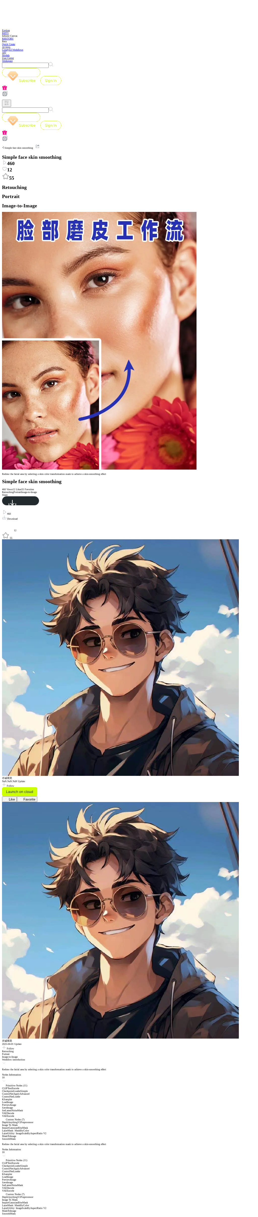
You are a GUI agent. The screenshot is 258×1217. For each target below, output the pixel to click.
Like (11, 799)
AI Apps (6, 47)
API (4, 52)
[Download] (20, 500)
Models (6, 55)
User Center (8, 58)
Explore (6, 30)
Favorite (28, 799)
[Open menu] (6, 103)
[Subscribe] (21, 72)
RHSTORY (8, 38)
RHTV (5, 33)
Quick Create (8, 44)
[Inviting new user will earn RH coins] (129, 88)
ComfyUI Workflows (12, 49)
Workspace (7, 60)
